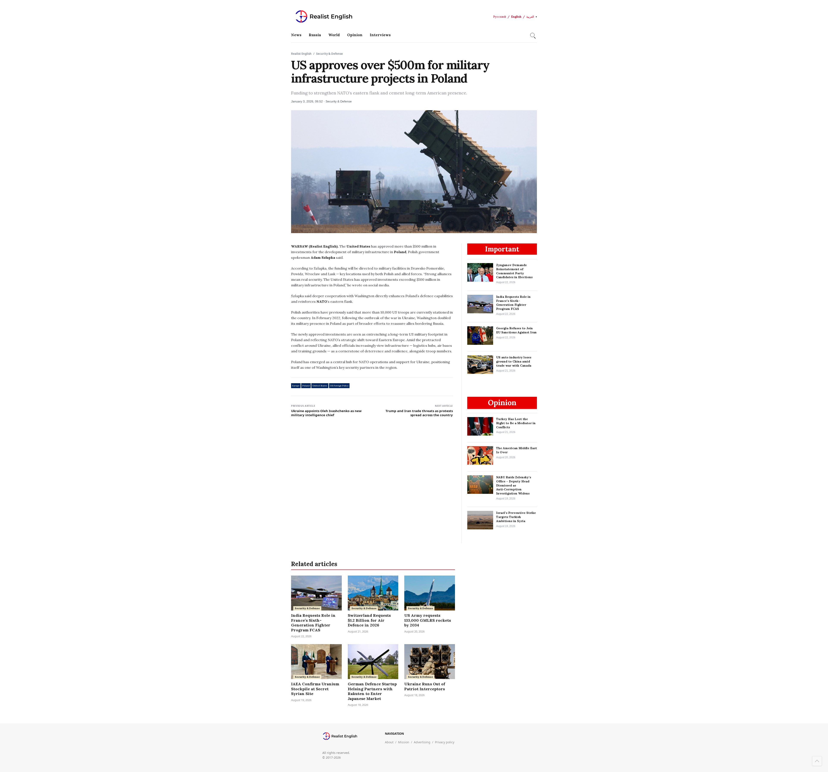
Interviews (380, 35)
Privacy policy (444, 742)
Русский (499, 17)
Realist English (301, 54)
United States (319, 385)
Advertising (422, 742)
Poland (306, 385)
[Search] (532, 34)
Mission (403, 742)
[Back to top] (817, 761)
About (389, 742)
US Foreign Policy (339, 385)
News (296, 35)
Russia (315, 35)
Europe (296, 385)
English (516, 17)
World (334, 35)
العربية (530, 17)
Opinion (354, 35)
